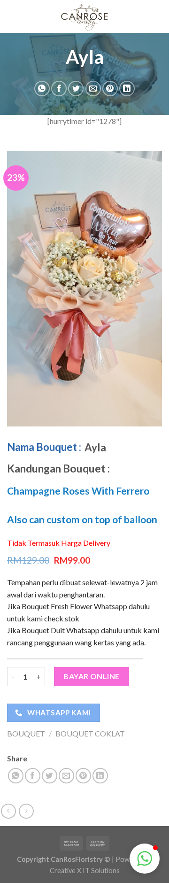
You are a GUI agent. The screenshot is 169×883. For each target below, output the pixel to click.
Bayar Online (91, 676)
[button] (145, 859)
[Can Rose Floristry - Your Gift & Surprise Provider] (85, 16)
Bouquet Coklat (90, 733)
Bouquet (26, 733)
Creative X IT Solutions (85, 871)
